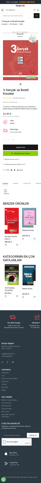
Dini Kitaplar (13, 24)
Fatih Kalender (6, 406)
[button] (8, 10)
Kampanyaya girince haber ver (14, 164)
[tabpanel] (20, 54)
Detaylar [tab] (15, 183)
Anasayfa (4, 24)
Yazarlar (4, 384)
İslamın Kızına (27, 289)
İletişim (3, 390)
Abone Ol (33, 435)
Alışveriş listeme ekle (11, 159)
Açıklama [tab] (5, 183)
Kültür (21, 24)
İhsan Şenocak (6, 403)
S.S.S (3, 375)
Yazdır (20, 170)
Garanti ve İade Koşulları (9, 378)
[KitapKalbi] (20, 5)
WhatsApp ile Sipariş (22, 153)
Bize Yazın (4, 387)
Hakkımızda (5, 373)
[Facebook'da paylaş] (11, 170)
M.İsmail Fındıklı (6, 408)
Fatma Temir (5, 411)
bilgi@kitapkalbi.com (8, 354)
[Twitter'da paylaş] (14, 170)
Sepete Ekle (20, 147)
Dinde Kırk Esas (28, 230)
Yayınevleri (5, 381)
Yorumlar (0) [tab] (27, 183)
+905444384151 (6, 356)
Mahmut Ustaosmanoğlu (9, 400)
